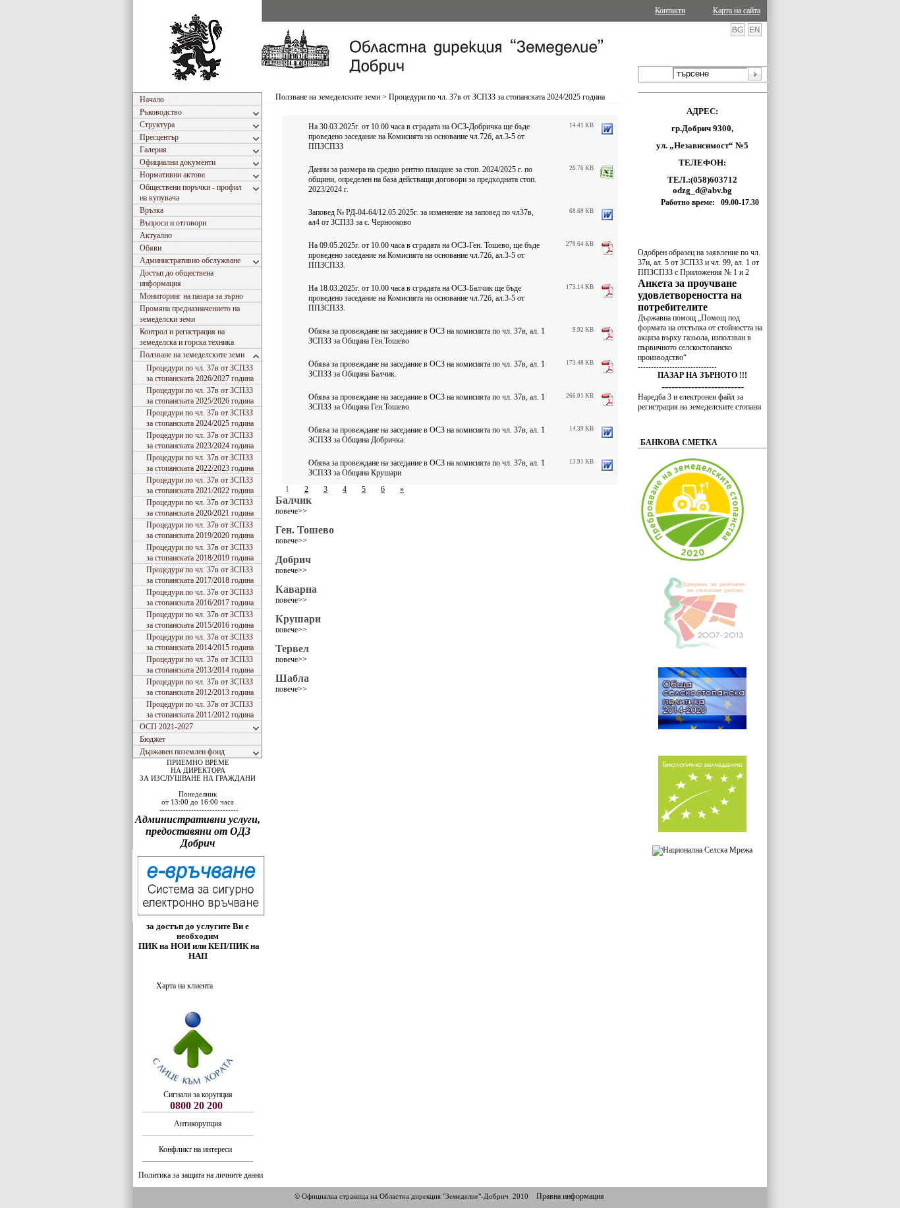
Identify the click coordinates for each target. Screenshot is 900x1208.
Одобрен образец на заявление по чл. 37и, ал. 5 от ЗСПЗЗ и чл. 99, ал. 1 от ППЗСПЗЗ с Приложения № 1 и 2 (699, 262)
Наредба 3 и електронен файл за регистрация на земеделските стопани (699, 401)
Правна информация (570, 1196)
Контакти (670, 10)
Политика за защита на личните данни (200, 1175)
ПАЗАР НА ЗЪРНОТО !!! (702, 375)
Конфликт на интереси (196, 1149)
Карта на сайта (736, 10)
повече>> (291, 511)
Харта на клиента (184, 985)
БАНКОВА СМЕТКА (678, 442)
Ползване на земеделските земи (327, 97)
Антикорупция (198, 1123)
